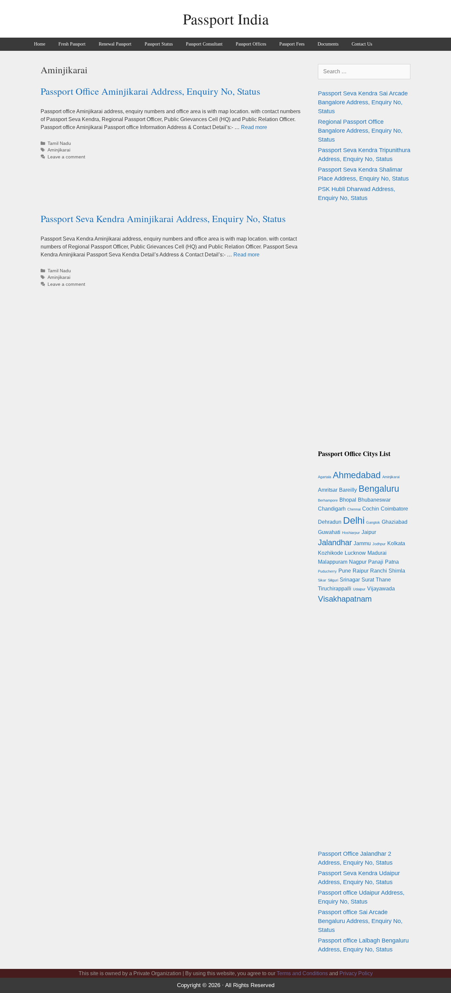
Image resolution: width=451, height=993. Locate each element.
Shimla (397, 571)
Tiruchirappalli (334, 588)
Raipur (360, 571)
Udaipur (359, 589)
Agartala (324, 477)
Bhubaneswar (374, 500)
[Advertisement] (161, 196)
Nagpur (357, 562)
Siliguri (333, 580)
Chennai (354, 509)
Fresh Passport (72, 44)
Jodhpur (379, 544)
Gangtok (373, 522)
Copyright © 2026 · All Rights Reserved (225, 985)
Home (39, 44)
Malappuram (332, 562)
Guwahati (329, 532)
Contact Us (362, 44)
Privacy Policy (356, 973)
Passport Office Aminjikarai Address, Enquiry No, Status (150, 90)
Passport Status (159, 44)
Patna (392, 562)
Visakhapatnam (345, 598)
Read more (254, 127)
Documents (328, 44)
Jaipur (369, 532)
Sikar (322, 580)
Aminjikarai (59, 150)
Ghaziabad (394, 522)
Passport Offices (251, 44)
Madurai (377, 553)
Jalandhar (335, 542)
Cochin (370, 509)
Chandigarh (332, 509)
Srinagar (350, 579)
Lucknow (355, 553)
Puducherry (327, 571)
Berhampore (328, 500)
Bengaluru (379, 488)
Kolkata (396, 543)
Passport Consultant (204, 44)
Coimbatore (394, 509)
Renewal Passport (115, 44)
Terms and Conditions (302, 973)
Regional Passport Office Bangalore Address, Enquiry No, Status (360, 130)
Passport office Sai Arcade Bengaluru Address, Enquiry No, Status (360, 921)
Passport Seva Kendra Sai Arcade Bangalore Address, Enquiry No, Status (363, 102)
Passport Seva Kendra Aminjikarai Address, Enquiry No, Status (163, 218)
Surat (368, 579)
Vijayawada (381, 588)
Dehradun (329, 522)
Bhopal (347, 500)
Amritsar (327, 490)
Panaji (375, 562)
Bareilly (348, 490)
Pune (344, 571)
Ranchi (378, 571)
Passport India (226, 19)
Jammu (362, 543)
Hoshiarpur (351, 533)
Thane (383, 579)
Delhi (353, 520)
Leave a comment (66, 156)
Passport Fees (291, 44)
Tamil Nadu (59, 143)
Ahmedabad (357, 475)
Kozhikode (330, 553)
